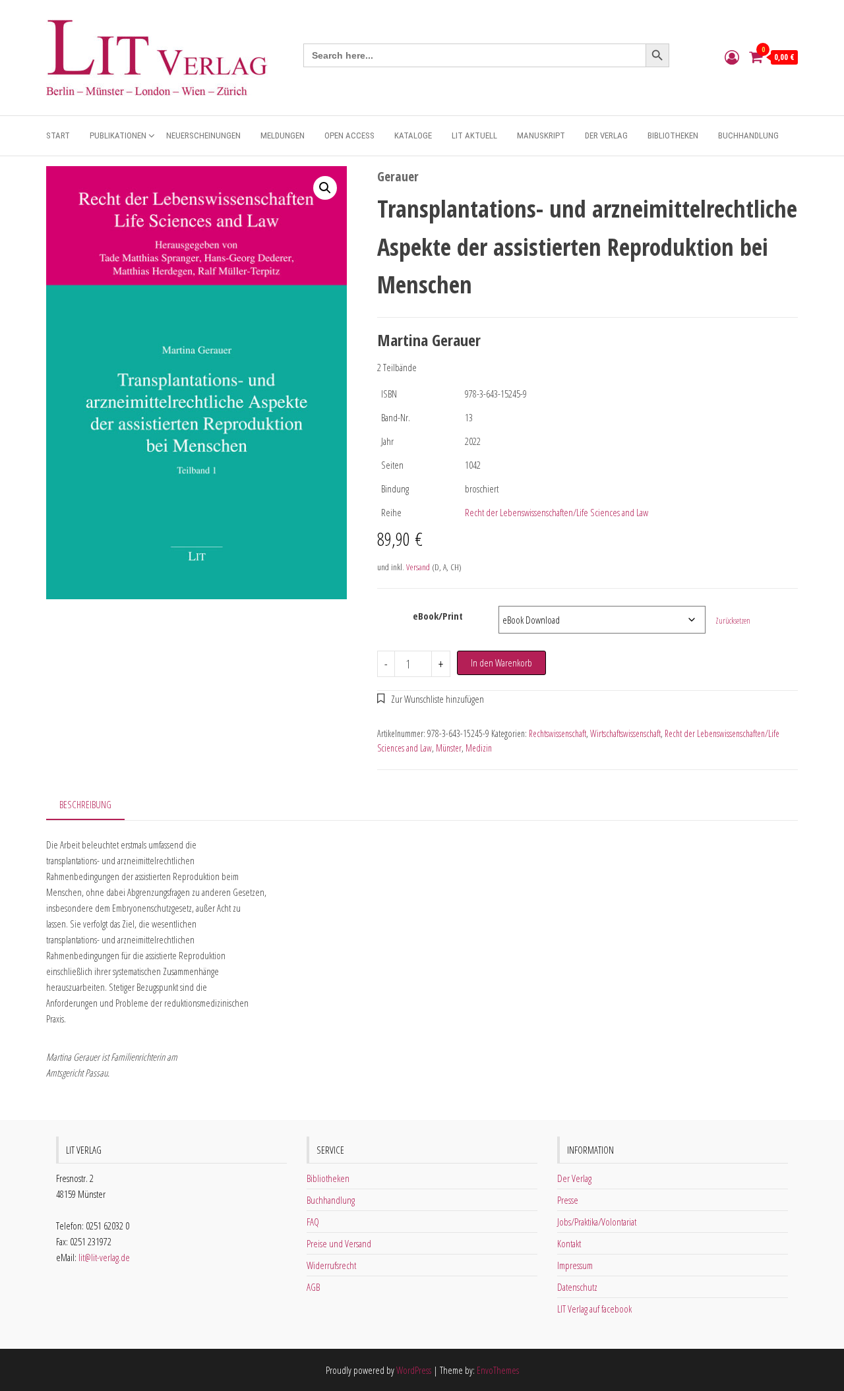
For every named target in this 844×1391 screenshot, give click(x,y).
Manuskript (541, 135)
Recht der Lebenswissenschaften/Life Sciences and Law (556, 512)
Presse (567, 1199)
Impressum (575, 1265)
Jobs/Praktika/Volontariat (596, 1221)
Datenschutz (577, 1286)
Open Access (349, 135)
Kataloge (413, 135)
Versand (418, 567)
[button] (325, 188)
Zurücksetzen (732, 620)
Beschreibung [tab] (85, 804)
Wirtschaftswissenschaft (625, 733)
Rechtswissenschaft (557, 733)
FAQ (313, 1221)
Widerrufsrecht (331, 1265)
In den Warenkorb (501, 662)
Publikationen (118, 135)
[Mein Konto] (732, 57)
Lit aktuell (474, 135)
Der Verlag (606, 135)
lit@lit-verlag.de (104, 1257)
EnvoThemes (498, 1369)
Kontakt (569, 1243)
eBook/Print (438, 615)
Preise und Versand (339, 1243)
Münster (449, 748)
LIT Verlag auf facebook (594, 1308)
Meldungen (282, 135)
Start (58, 135)
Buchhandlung (748, 135)
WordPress (413, 1369)
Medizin (479, 748)
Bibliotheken (673, 135)
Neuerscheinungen (203, 135)
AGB (313, 1286)
